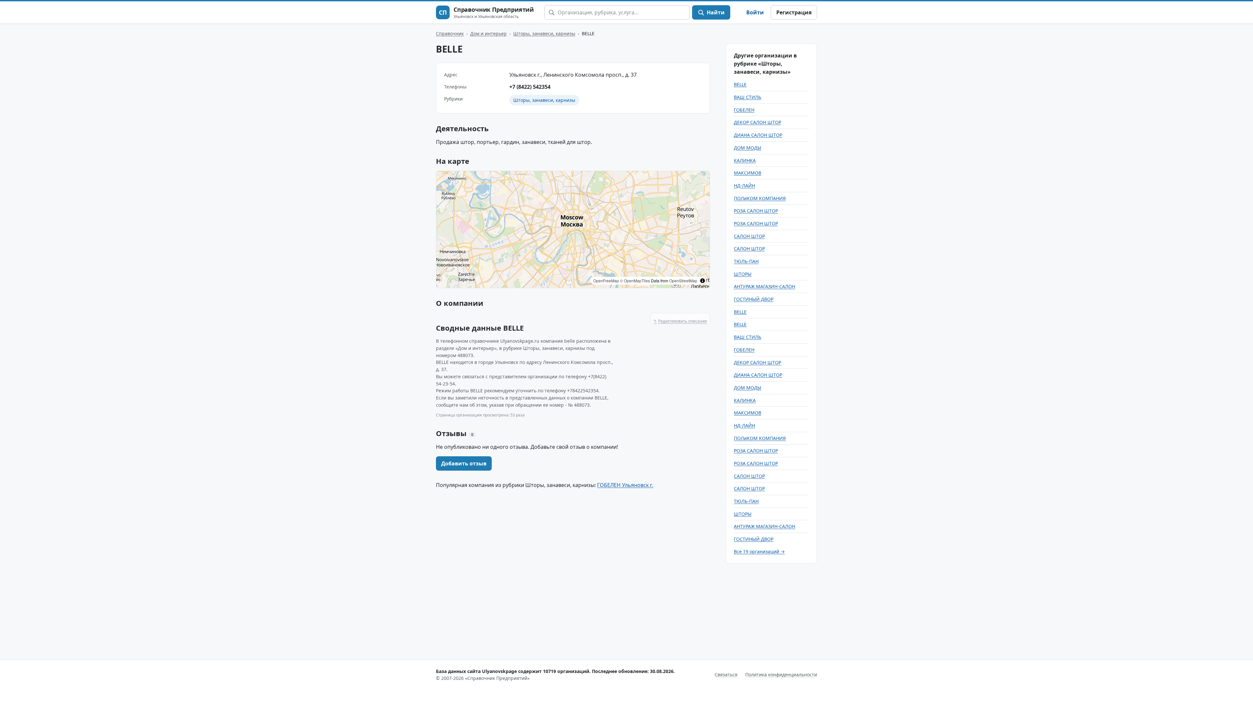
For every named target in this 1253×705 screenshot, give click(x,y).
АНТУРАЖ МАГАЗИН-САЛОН (764, 286)
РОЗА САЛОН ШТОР (756, 211)
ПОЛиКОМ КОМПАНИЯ (760, 198)
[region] (573, 229)
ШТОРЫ (742, 274)
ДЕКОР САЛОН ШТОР (757, 122)
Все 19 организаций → (759, 551)
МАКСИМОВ (747, 173)
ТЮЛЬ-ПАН (746, 261)
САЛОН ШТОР (749, 236)
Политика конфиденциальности (781, 674)
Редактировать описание (680, 321)
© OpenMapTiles (635, 280)
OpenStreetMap (683, 280)
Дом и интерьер (488, 33)
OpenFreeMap (606, 280)
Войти (755, 12)
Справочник (450, 33)
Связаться (726, 674)
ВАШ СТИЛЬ (747, 97)
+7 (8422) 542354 (529, 86)
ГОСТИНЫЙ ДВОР (753, 299)
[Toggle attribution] (702, 281)
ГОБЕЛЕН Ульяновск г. (625, 485)
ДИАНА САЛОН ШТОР (758, 135)
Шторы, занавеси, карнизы (544, 33)
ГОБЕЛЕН (744, 110)
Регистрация (794, 12)
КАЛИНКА (745, 160)
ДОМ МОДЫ (747, 148)
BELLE (740, 84)
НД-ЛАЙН (744, 185)
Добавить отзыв (464, 463)
